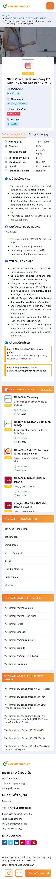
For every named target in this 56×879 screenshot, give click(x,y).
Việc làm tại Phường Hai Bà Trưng (21, 655)
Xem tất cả (46, 389)
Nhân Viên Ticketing (26, 397)
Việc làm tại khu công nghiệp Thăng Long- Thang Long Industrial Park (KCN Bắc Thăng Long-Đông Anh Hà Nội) (26, 719)
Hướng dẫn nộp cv (11, 788)
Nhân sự (8, 585)
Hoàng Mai (12, 124)
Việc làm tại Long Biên (15, 631)
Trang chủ (6, 15)
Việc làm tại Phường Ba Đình (18, 607)
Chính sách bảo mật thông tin (17, 813)
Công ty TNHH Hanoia (25, 486)
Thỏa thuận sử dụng (12, 818)
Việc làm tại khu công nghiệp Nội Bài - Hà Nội (27, 688)
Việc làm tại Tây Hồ (13, 623)
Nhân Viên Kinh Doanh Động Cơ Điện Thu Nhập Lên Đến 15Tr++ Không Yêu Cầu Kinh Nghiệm (28, 84)
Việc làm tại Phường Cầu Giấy (19, 639)
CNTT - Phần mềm (13, 552)
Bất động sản (11, 536)
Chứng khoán (11, 544)
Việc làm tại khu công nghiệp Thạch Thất (24, 696)
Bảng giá (6, 801)
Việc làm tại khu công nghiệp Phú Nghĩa (24, 730)
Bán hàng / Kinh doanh (17, 103)
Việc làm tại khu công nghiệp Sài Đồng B (24, 738)
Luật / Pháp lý (11, 577)
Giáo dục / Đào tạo (13, 568)
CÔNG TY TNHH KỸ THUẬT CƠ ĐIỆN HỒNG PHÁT (25, 18)
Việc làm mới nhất (11, 778)
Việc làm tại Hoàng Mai (15, 664)
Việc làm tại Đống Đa (14, 647)
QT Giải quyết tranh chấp (14, 823)
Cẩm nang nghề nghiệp (14, 783)
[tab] (14, 134)
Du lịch (7, 560)
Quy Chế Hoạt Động (12, 828)
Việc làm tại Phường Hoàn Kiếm (20, 615)
